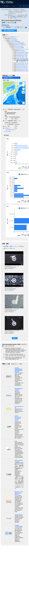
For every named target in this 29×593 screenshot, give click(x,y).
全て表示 (8, 131)
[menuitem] (5, 6)
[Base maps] (23, 92)
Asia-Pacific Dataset (10, 129)
